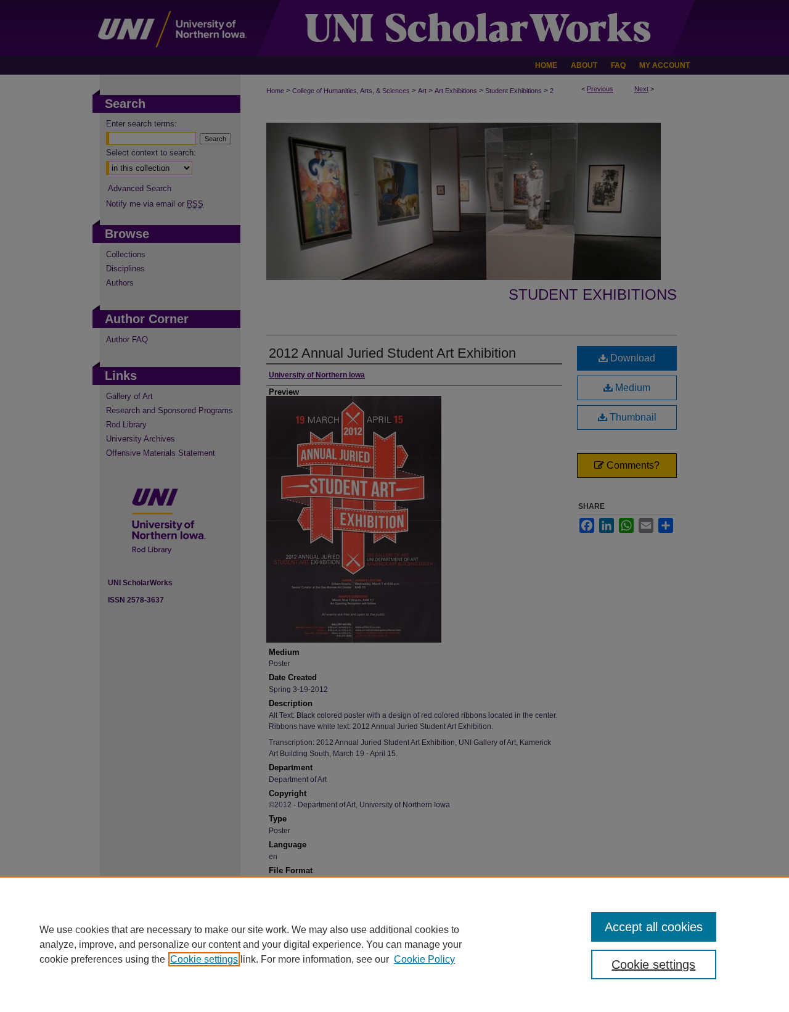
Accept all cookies (654, 927)
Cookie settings (204, 959)
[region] (394, 944)
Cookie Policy (424, 959)
